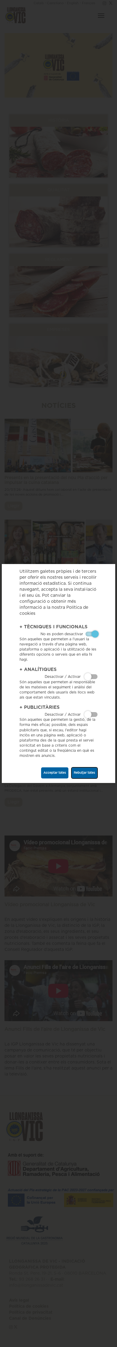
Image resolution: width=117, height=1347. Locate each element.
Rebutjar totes (84, 772)
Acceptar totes (55, 772)
